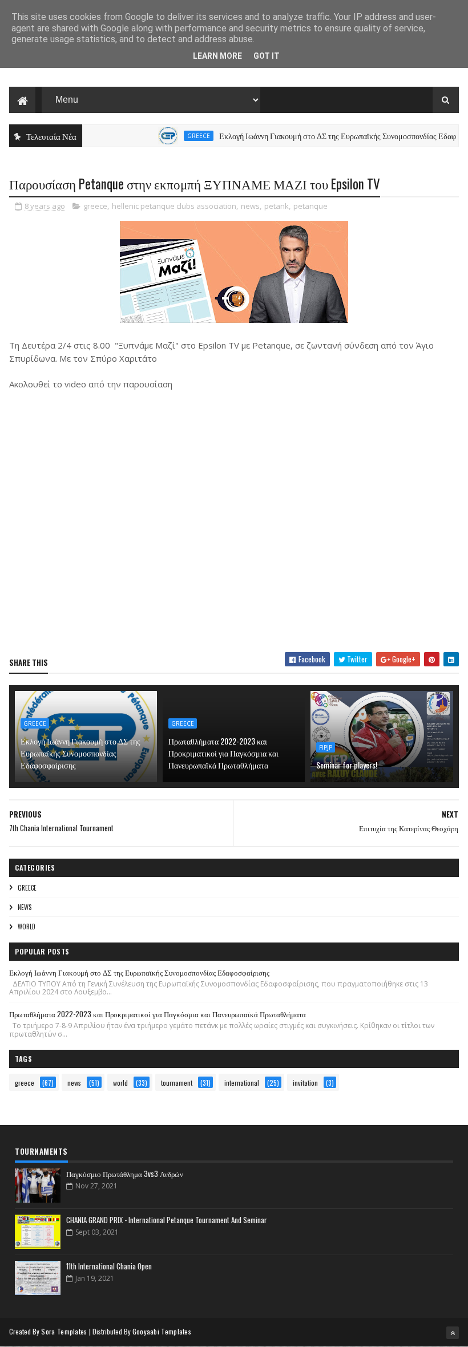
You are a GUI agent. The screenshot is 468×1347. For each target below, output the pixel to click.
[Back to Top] (452, 1332)
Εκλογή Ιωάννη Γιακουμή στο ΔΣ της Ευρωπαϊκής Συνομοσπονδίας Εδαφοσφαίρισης (80, 753)
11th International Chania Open (109, 1266)
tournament (176, 1082)
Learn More (217, 55)
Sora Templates (64, 1331)
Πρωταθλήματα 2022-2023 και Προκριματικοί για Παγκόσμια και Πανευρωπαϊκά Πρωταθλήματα (223, 753)
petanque (310, 206)
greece (184, 136)
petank (276, 206)
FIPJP (325, 747)
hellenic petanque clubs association (174, 206)
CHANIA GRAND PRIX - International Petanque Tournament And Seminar (166, 1219)
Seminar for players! (346, 765)
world (26, 926)
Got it (266, 55)
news (250, 206)
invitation (305, 1082)
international (241, 1082)
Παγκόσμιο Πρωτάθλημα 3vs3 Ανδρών (124, 1173)
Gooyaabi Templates (161, 1331)
